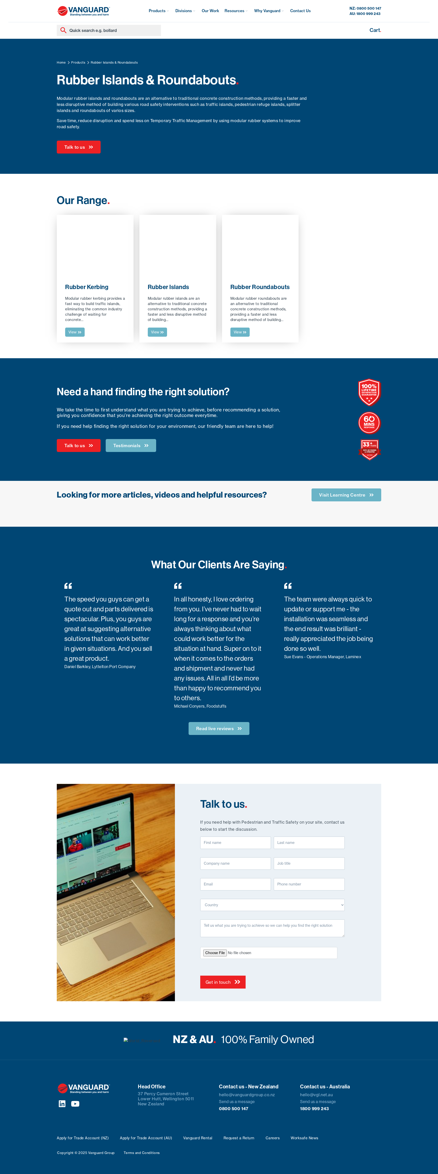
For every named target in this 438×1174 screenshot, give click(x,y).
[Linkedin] (62, 1104)
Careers (273, 1138)
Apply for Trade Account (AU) (146, 1138)
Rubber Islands (168, 287)
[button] (159, 11)
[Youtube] (75, 1104)
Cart (375, 30)
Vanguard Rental (197, 1138)
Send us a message (237, 1101)
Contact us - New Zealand (248, 1087)
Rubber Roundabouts (260, 287)
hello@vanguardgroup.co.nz (247, 1094)
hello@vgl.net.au (316, 1094)
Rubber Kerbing (86, 287)
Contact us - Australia (325, 1087)
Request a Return (239, 1138)
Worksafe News (304, 1138)
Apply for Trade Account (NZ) (83, 1138)
